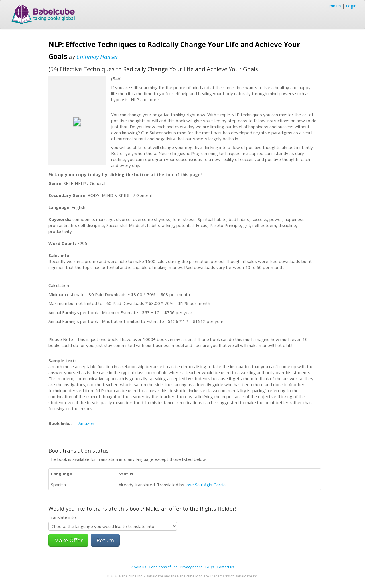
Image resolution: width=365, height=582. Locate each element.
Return (105, 540)
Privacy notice (191, 567)
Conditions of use (163, 567)
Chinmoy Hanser (97, 57)
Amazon (86, 423)
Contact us (225, 567)
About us (138, 567)
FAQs (209, 567)
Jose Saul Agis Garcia (205, 484)
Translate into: (62, 517)
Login (351, 6)
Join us (334, 6)
